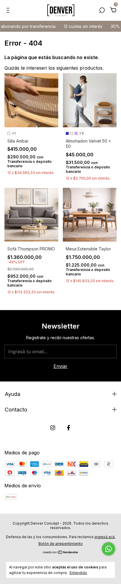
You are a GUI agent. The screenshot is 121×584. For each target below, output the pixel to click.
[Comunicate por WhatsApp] (108, 548)
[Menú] (9, 10)
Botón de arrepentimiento (60, 543)
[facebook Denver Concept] (68, 428)
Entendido (78, 572)
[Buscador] (101, 10)
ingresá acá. (105, 537)
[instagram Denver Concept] (53, 428)
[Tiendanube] (60, 552)
